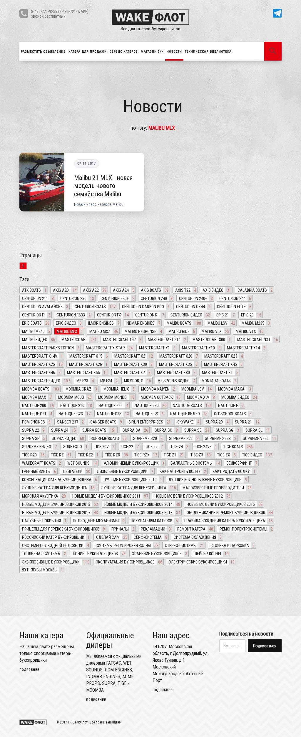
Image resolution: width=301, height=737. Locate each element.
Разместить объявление (43, 52)
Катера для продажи (87, 52)
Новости (174, 52)
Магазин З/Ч (152, 52)
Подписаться (264, 645)
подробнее (29, 670)
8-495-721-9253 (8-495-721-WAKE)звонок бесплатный (59, 13)
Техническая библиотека (208, 52)
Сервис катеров (124, 52)
